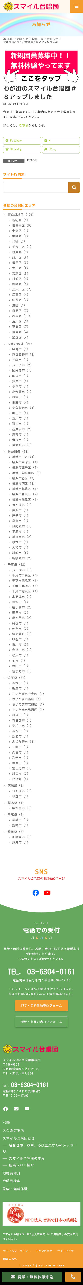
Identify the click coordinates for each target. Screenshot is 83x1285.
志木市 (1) (20, 683)
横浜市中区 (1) (23, 456)
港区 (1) (19, 305)
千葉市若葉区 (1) (25, 591)
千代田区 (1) (22, 246)
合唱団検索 (11, 1181)
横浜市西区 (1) (23, 483)
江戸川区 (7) (22, 289)
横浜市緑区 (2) (23, 478)
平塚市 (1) (20, 531)
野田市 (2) (20, 612)
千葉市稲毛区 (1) (25, 580)
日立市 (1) (20, 796)
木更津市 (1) (22, 596)
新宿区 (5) (20, 220)
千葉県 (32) (17, 564)
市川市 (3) (20, 644)
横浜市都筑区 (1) (25, 488)
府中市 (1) (20, 397)
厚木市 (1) (20, 542)
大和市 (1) (20, 547)
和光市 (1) (20, 757)
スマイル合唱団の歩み (27, 1158)
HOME (6, 1122)
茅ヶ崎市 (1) (22, 505)
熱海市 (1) (20, 842)
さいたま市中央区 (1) (28, 693)
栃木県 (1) (16, 802)
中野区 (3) (20, 236)
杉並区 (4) (20, 278)
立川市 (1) (20, 418)
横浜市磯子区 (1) (25, 467)
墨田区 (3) (20, 262)
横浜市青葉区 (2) (25, 494)
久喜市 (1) (20, 752)
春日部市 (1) (22, 720)
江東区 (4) (20, 294)
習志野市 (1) (22, 671)
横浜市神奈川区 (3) (26, 472)
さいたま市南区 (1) (26, 699)
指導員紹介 (11, 1173)
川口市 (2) (20, 773)
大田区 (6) (20, 268)
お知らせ (32, 160)
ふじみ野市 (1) (23, 741)
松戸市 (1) (20, 655)
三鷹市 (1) (20, 359)
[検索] (74, 187)
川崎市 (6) (20, 552)
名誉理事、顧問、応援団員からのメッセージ (40, 1148)
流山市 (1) (20, 666)
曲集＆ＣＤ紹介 (21, 1165)
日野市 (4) (20, 402)
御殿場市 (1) (22, 837)
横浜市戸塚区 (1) (25, 462)
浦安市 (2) (20, 602)
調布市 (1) (20, 434)
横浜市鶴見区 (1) (25, 499)
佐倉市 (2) (20, 628)
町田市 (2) (20, 413)
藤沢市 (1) (20, 510)
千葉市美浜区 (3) (25, 586)
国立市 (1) (20, 375)
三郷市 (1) (20, 747)
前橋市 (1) (20, 820)
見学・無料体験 (15, 1189)
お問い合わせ (44, 1251)
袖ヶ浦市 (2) (22, 607)
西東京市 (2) (22, 429)
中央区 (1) (20, 230)
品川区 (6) (20, 257)
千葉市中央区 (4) (25, 575)
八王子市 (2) (22, 365)
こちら (24, 125)
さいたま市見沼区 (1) (28, 709)
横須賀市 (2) (22, 536)
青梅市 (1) (20, 439)
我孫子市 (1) (22, 649)
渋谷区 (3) (20, 300)
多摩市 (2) (20, 381)
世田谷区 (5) (22, 225)
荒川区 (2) (20, 321)
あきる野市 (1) (23, 354)
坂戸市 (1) (20, 763)
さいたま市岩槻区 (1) (28, 704)
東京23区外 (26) (20, 343)
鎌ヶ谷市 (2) (22, 617)
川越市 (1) (20, 715)
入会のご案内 (13, 1130)
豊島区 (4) (20, 331)
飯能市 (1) (20, 736)
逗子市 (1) (20, 515)
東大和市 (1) (22, 445)
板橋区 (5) (20, 284)
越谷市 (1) (20, 731)
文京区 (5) (20, 273)
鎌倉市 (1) (20, 520)
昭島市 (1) (20, 349)
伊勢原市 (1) (22, 526)
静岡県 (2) (16, 831)
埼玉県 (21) (17, 677)
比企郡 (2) (20, 778)
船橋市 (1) (20, 623)
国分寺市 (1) (22, 370)
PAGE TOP (76, 1264)
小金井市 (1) (22, 391)
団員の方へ (10, 1258)
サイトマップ (65, 1251)
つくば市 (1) (22, 790)
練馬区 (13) (21, 316)
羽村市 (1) (20, 423)
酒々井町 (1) (22, 634)
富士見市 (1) (22, 768)
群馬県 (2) (16, 814)
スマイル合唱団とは (19, 1138)
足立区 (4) (20, 337)
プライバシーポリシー (16, 1251)
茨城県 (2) (16, 785)
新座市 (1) (20, 688)
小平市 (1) (20, 386)
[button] (41, 1005)
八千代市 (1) (22, 569)
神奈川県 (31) (18, 451)
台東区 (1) (20, 252)
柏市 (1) (19, 660)
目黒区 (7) (20, 310)
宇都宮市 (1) (22, 808)
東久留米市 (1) (23, 407)
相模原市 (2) (22, 558)
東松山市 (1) (22, 725)
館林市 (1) (20, 825)
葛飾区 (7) (20, 326)
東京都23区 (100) (21, 214)
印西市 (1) (20, 639)
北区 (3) (19, 241)
